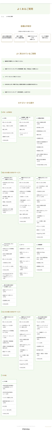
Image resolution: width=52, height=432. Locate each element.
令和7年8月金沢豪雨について (8, 393)
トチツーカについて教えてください (13, 76)
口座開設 (23, 126)
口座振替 (40, 138)
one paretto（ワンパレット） (8, 244)
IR (5, 406)
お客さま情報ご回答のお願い (42, 155)
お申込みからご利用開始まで (8, 192)
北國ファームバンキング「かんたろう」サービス (42, 327)
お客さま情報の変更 (41, 123)
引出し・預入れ (8, 126)
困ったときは (7, 122)
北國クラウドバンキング (25, 178)
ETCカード (41, 226)
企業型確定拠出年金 (41, 338)
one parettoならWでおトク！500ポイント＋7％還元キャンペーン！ (8, 276)
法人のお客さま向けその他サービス (42, 317)
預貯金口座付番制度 (41, 160)
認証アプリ (6, 351)
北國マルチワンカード (8, 290)
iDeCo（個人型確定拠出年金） (42, 258)
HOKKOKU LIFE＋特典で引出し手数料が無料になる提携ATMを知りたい (21, 84)
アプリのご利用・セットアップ (25, 206)
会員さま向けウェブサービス (42, 211)
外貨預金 (40, 262)
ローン (22, 244)
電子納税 (40, 350)
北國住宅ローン (25, 248)
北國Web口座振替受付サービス (42, 142)
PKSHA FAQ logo (26, 429)
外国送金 (40, 150)
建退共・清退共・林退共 (42, 354)
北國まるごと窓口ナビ (8, 296)
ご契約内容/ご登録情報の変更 (8, 342)
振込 (5, 129)
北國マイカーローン (24, 253)
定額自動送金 (41, 131)
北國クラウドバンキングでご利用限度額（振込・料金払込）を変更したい (21, 69)
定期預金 (40, 266)
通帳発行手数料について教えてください (14, 61)
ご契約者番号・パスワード (25, 201)
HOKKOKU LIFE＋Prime (8, 183)
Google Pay (41, 233)
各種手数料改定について (8, 401)
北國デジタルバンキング (8, 317)
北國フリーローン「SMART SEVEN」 (24, 268)
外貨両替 (40, 147)
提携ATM (6, 136)
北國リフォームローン (25, 262)
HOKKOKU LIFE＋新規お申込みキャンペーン (8, 210)
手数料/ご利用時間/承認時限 (8, 347)
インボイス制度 (8, 397)
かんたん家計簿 (25, 218)
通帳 (22, 129)
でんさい (40, 322)
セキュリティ (24, 210)
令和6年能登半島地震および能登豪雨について (8, 387)
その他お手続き (42, 164)
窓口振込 (40, 127)
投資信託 (40, 248)
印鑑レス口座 (7, 202)
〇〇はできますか (8, 133)
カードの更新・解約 (41, 221)
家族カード (41, 230)
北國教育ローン (25, 257)
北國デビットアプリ (41, 201)
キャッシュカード (24, 133)
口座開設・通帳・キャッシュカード (25, 118)
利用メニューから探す (8, 326)
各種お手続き (41, 118)
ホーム (2, 16)
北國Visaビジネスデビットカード (25, 317)
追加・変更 (24, 214)
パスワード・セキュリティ (8, 336)
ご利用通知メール (41, 216)
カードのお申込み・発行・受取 (25, 326)
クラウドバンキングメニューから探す (25, 187)
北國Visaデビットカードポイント (42, 195)
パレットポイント (8, 266)
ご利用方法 (41, 191)
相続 (39, 134)
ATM (5, 118)
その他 (5, 140)
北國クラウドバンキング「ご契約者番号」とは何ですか (17, 92)
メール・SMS (7, 410)
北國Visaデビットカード (42, 178)
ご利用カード (24, 196)
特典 (5, 205)
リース (39, 343)
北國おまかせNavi (41, 253)
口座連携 (6, 300)
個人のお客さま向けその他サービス (8, 285)
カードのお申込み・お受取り (42, 187)
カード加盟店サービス (42, 333)
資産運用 (40, 244)
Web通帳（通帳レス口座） (8, 197)
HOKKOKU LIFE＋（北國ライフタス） (8, 178)
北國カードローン (24, 274)
